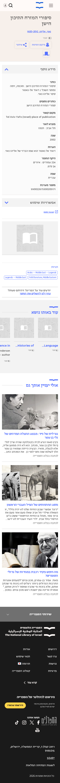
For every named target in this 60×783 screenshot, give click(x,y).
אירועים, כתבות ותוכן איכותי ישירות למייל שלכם (44, 705)
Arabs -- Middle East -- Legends (41, 272)
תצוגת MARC (49, 212)
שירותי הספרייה (40, 614)
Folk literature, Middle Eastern (42, 277)
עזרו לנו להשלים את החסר (35, 293)
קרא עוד (32, 683)
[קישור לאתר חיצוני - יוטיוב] (37, 730)
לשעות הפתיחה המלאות (40, 765)
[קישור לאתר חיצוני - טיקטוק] (17, 723)
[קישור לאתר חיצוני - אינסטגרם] (24, 723)
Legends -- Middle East (15, 277)
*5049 (51, 758)
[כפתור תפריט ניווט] (51, 5)
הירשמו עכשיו (15, 705)
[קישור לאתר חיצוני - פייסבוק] (38, 723)
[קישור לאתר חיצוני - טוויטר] (32, 723)
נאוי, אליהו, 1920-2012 (39, 31)
